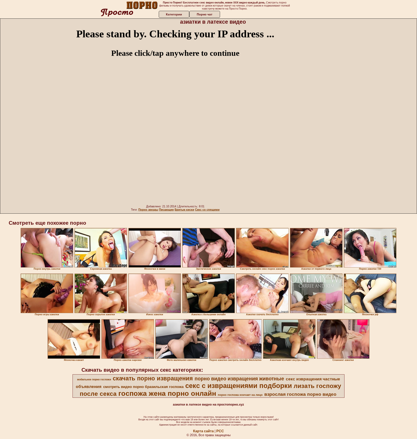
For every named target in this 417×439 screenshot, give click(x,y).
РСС (220, 431)
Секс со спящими (207, 209)
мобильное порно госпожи (94, 379)
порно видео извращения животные (239, 378)
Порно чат (204, 14)
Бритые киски (184, 209)
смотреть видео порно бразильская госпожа (143, 387)
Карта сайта (203, 431)
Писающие (166, 209)
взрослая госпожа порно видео (300, 394)
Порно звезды (148, 209)
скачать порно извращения (153, 378)
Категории (174, 14)
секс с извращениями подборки (238, 385)
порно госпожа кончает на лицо (240, 394)
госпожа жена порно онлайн (167, 393)
